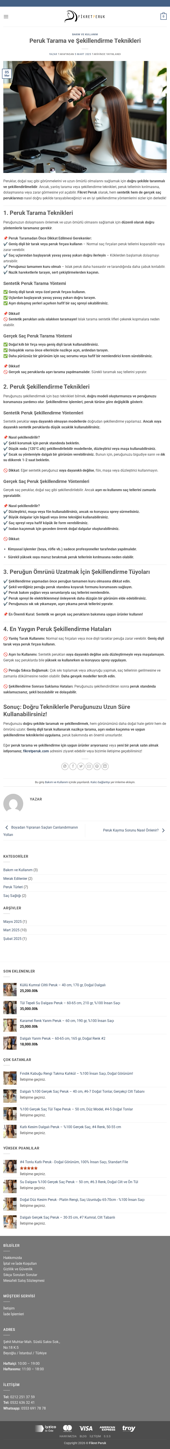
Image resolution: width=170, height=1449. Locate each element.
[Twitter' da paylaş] (81, 766)
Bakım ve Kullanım (85, 34)
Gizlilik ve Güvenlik (18, 1269)
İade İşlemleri (13, 1314)
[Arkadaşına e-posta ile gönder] (89, 766)
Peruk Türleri (13, 887)
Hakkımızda (12, 1258)
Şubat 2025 (12, 939)
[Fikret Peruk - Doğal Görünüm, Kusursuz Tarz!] (85, 17)
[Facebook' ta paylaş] (73, 766)
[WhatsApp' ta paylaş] (65, 766)
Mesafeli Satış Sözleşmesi (23, 1280)
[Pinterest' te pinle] (97, 766)
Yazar (53, 54)
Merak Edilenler (15, 878)
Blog (83, 1436)
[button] (6, 16)
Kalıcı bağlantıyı (100, 782)
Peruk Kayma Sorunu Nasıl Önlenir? (131, 830)
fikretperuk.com (36, 751)
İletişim (9, 1308)
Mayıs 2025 (12, 922)
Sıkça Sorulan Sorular (20, 1275)
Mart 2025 (11, 930)
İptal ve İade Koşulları (20, 1263)
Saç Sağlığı (12, 896)
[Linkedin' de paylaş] (105, 766)
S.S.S (107, 1436)
